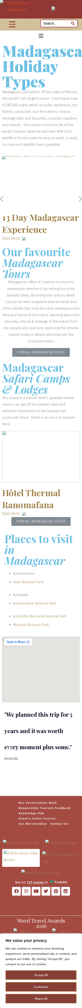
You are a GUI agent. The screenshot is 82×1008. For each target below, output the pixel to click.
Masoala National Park (31, 625)
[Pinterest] (55, 891)
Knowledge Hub (31, 813)
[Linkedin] (65, 891)
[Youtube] (36, 891)
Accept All (41, 975)
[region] (41, 970)
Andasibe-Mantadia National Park (39, 616)
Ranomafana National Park (34, 603)
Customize (41, 987)
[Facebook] (16, 891)
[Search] (72, 23)
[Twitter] (46, 891)
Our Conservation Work (38, 802)
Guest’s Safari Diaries (37, 818)
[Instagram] (26, 891)
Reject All (41, 998)
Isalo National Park (28, 582)
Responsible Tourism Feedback (45, 808)
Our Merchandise (33, 823)
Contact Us (60, 823)
